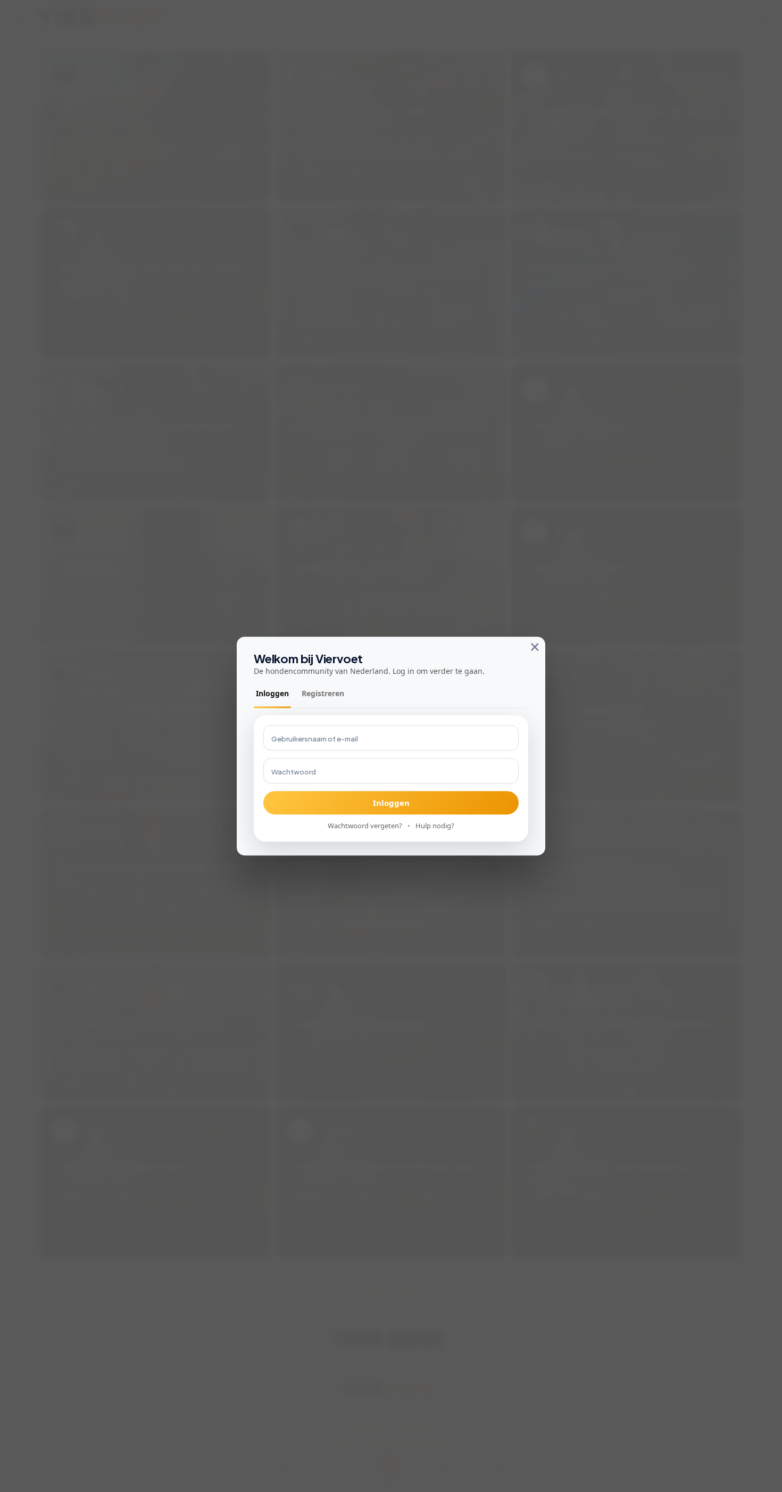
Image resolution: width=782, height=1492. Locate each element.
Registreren (323, 694)
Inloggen (272, 694)
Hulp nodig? (434, 826)
